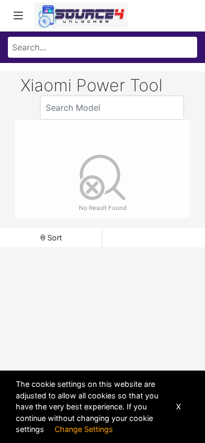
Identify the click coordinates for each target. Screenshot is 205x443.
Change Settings (84, 429)
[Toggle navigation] (18, 16)
